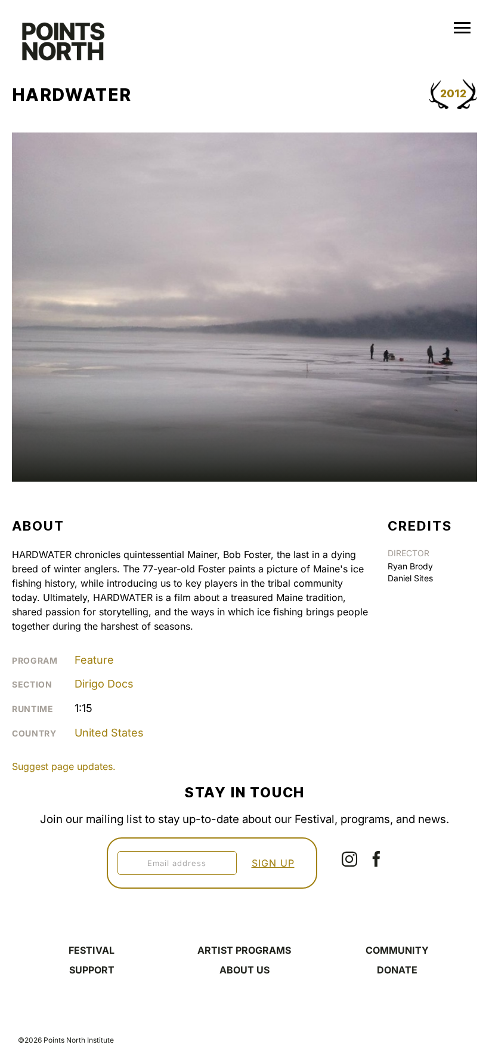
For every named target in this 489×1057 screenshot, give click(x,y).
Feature (94, 660)
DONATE (397, 970)
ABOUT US (244, 970)
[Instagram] (349, 859)
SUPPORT (91, 970)
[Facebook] (376, 859)
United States (109, 732)
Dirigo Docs (104, 683)
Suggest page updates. (64, 766)
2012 (453, 93)
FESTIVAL (91, 950)
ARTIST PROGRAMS (244, 950)
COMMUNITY (397, 950)
